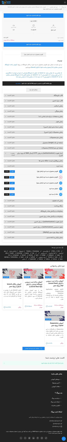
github (33, 257)
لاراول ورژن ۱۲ (46, 77)
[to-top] (64, 439)
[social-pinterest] (37, 438)
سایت (45, 363)
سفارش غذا (30, 77)
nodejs (43, 255)
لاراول (36, 73)
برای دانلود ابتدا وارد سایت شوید (33, 15)
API (61, 257)
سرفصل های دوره (33, 90)
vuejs (58, 255)
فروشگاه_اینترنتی (27, 73)
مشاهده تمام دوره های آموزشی (32, 348)
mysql (11, 253)
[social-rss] (21, 438)
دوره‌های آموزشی (55, 379)
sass (61, 259)
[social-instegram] (41, 438)
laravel (41, 73)
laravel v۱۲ (55, 77)
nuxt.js (54, 259)
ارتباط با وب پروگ (55, 402)
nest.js (48, 259)
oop (33, 253)
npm (36, 255)
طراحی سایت (49, 73)
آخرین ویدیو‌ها (56, 383)
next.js (41, 259)
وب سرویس (42, 257)
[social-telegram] (46, 438)
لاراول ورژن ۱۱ (44, 75)
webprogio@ (56, 424)
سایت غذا (37, 77)
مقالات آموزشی (56, 387)
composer (16, 255)
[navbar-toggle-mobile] (65, 2)
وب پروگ (64, 7)
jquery (27, 253)
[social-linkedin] (33, 438)
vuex (55, 257)
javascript (19, 253)
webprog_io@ (56, 427)
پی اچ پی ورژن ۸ (54, 75)
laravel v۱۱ (35, 75)
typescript (33, 259)
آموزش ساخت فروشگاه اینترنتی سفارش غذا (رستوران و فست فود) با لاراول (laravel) (27, 7)
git (27, 257)
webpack (51, 255)
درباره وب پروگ (56, 398)
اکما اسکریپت (52, 253)
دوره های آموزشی (54, 7)
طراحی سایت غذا (20, 77)
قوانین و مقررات (55, 406)
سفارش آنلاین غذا (26, 75)
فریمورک (21, 251)
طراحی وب (57, 73)
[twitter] (29, 438)
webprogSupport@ (54, 421)
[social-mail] (25, 438)
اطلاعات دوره (33, 21)
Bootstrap (36, 251)
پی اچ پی (43, 253)
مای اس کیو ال (17, 73)
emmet (30, 255)
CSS (58, 251)
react (22, 257)
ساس (23, 259)
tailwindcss (14, 257)
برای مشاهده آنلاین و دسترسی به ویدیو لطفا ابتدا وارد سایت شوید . (34, 83)
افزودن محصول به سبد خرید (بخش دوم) (33, 54)
